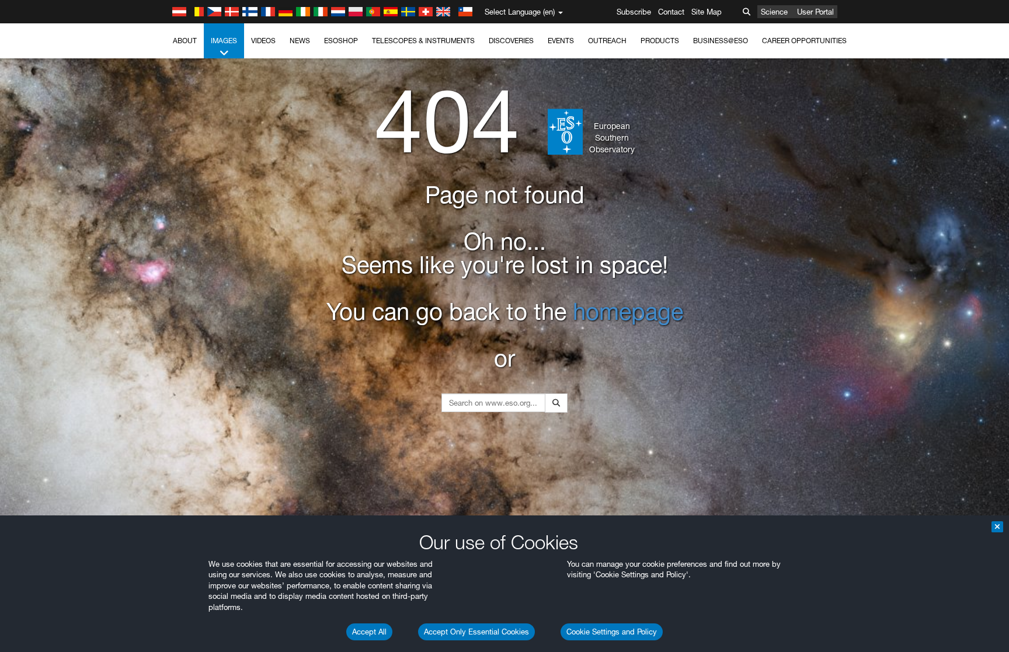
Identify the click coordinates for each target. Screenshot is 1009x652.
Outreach (607, 40)
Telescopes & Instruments (423, 40)
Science (774, 11)
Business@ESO (720, 40)
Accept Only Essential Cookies (476, 631)
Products (660, 40)
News (300, 40)
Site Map (706, 11)
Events (561, 40)
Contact (671, 11)
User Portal (815, 11)
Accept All (369, 631)
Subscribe (634, 11)
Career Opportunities (804, 40)
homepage (628, 311)
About (185, 40)
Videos (263, 40)
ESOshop (341, 40)
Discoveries (511, 40)
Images (224, 40)
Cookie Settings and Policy (611, 631)
